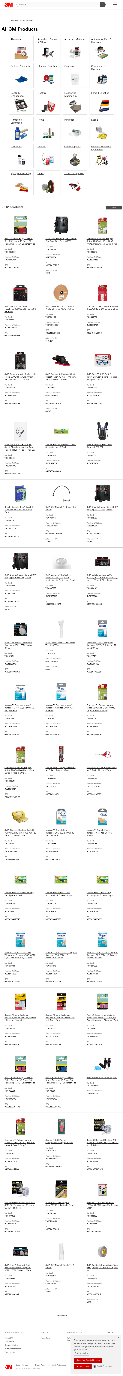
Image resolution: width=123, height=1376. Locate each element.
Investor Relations (11, 1345)
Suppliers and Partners (13, 1349)
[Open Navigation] (115, 5)
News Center (46, 1338)
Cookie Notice (81, 1353)
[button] (103, 1366)
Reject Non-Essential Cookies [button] (88, 1360)
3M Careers (9, 1342)
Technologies (10, 1352)
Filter (113, 208)
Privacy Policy (40, 1365)
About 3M (9, 1338)
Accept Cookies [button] (83, 1366)
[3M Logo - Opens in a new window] (8, 4)
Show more (61, 1315)
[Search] (103, 4)
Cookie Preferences (58, 1365)
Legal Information (22, 1365)
